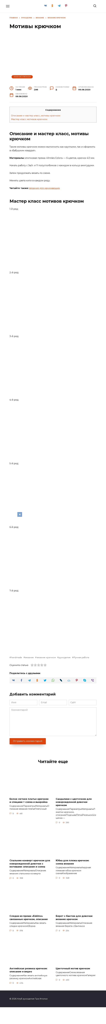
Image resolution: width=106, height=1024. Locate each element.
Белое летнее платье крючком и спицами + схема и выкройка (29, 800)
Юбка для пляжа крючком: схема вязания (72, 862)
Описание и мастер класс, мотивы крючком (35, 115)
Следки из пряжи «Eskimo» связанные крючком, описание (29, 917)
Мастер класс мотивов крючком (29, 119)
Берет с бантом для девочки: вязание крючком (74, 917)
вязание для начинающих (44, 188)
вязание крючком (46, 657)
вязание (29, 657)
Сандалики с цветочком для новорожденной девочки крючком (74, 802)
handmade (16, 657)
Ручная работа (81, 657)
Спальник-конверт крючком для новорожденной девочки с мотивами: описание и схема (30, 863)
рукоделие (65, 657)
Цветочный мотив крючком (73, 968)
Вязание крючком (22, 77)
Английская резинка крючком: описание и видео (28, 970)
